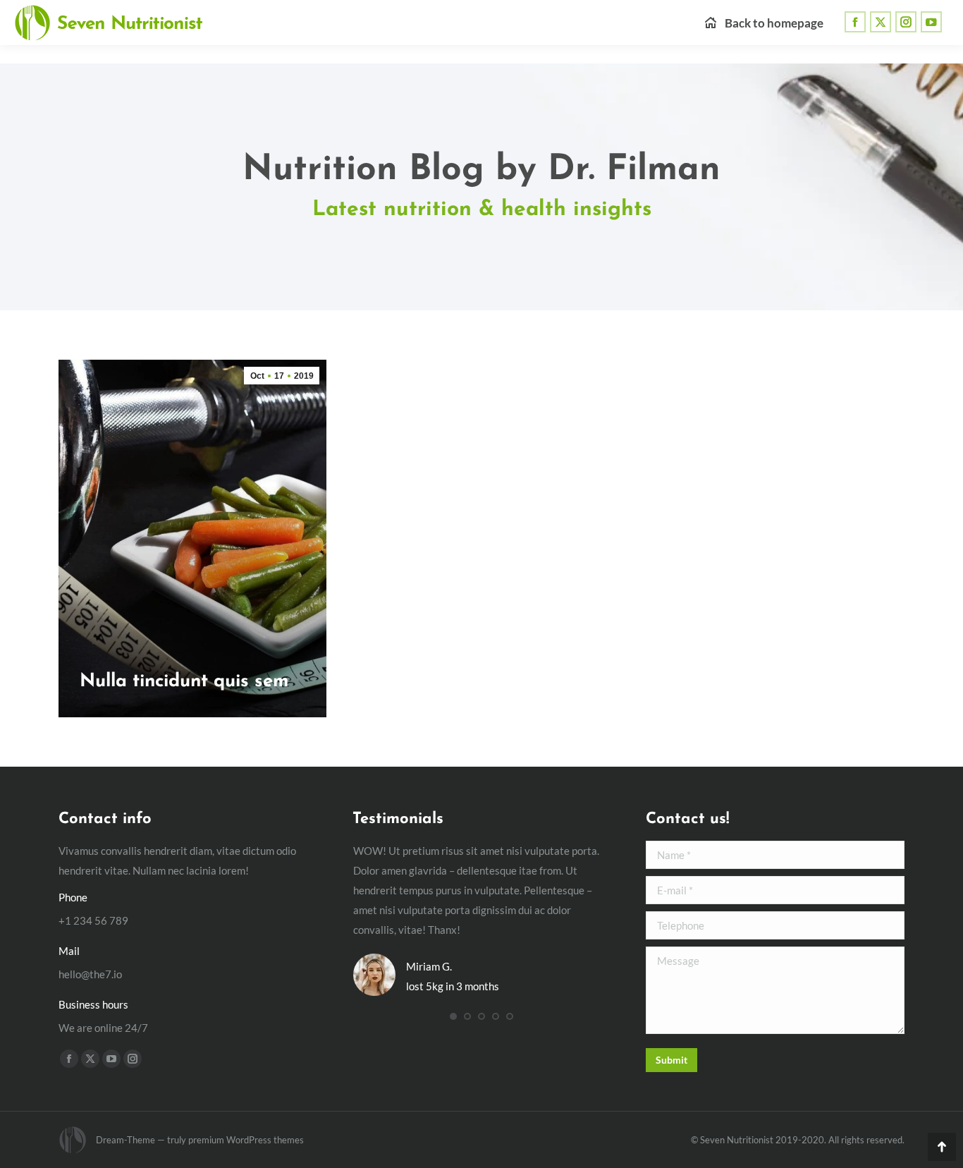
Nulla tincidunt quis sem (184, 681)
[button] (453, 1016)
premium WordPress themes (246, 1139)
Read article (110, 712)
